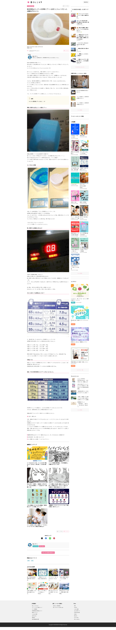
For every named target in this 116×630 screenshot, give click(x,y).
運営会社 (33, 617)
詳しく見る (42, 546)
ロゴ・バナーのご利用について (37, 607)
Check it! (75, 607)
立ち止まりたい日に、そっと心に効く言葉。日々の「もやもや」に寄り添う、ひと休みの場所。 (37, 464)
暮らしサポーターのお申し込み (58, 607)
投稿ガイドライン (35, 612)
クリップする (60, 531)
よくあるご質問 (34, 614)
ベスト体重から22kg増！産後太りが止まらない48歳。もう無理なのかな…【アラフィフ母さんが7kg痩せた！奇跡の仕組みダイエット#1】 (59, 486)
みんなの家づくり (77, 610)
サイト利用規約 (34, 609)
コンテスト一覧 (80, 369)
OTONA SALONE (77, 612)
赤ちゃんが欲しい (77, 619)
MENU (86, 2)
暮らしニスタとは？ (35, 605)
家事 (28, 560)
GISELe (75, 614)
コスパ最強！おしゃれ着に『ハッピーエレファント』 (38, 439)
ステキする (66, 50)
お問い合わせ (34, 615)
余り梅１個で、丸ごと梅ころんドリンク (36, 437)
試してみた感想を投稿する (48, 552)
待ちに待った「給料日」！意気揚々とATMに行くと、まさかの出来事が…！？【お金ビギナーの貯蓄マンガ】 (37, 486)
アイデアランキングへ (79, 67)
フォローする (35, 546)
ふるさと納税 (76, 609)
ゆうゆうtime (76, 617)
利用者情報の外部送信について (37, 610)
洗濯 (32, 560)
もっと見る (80, 110)
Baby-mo (75, 615)
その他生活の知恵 (30, 6)
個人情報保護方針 (35, 619)
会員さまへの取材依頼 (56, 605)
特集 (75, 605)
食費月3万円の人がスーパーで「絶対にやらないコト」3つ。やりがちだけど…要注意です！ (46, 434)
